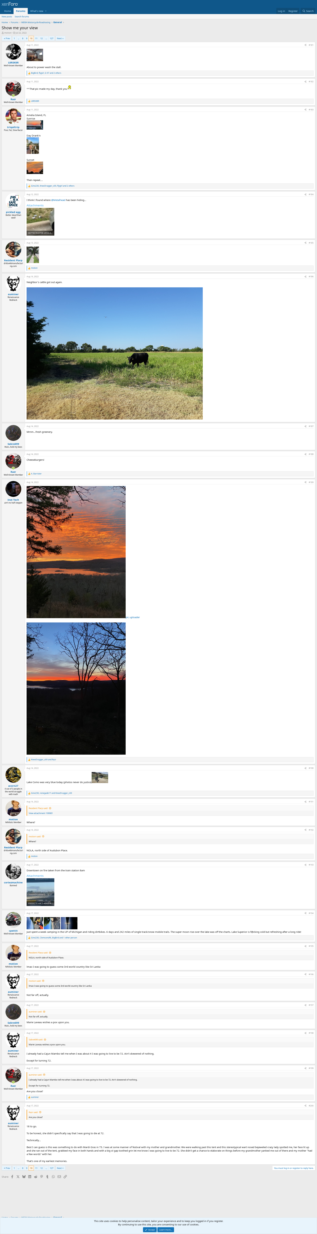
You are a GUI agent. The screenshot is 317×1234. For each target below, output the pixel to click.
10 (31, 38)
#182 (311, 81)
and (43, 759)
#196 (311, 974)
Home (7, 11)
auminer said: (35, 1011)
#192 (311, 830)
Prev (8, 38)
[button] (46, 11)
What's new (36, 11)
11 (36, 38)
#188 (311, 454)
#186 (311, 276)
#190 (311, 768)
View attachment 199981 (41, 813)
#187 (311, 426)
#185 (311, 242)
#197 (311, 1005)
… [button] (18, 38)
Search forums (22, 16)
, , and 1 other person (54, 937)
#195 (311, 946)
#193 (311, 864)
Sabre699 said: (36, 1039)
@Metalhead (58, 200)
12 (41, 38)
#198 (311, 1033)
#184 (311, 194)
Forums (20, 11)
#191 (311, 801)
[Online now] (13, 95)
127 (51, 38)
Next (59, 38)
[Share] (305, 45)
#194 (311, 913)
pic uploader (133, 617)
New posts (7, 16)
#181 (311, 45)
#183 (311, 109)
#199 (311, 1068)
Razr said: (33, 1112)
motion (8, 32)
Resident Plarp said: (38, 808)
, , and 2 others (46, 73)
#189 (311, 482)
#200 (311, 1105)
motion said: (35, 836)
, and (51, 793)
